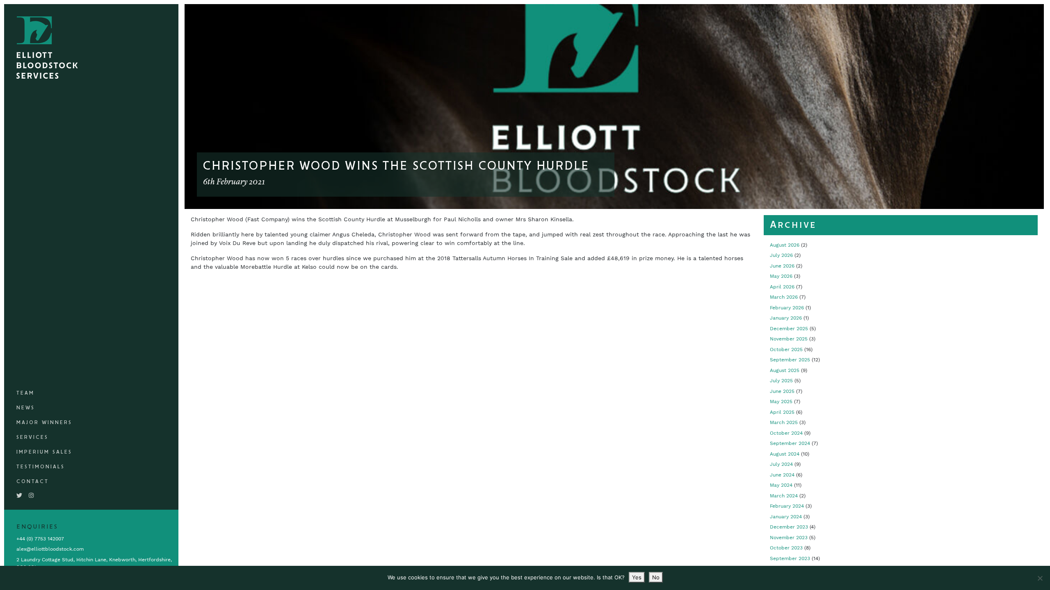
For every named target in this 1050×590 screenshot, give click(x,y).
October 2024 (786, 433)
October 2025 (786, 349)
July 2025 (781, 381)
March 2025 (784, 422)
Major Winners (44, 423)
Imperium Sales (44, 452)
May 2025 (781, 401)
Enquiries (37, 527)
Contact (32, 482)
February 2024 (787, 506)
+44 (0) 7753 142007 (40, 539)
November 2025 (789, 339)
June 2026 (782, 266)
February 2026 (787, 308)
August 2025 (784, 370)
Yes (636, 577)
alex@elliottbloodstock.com (50, 549)
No (656, 577)
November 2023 (789, 537)
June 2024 (782, 475)
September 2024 (790, 443)
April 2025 (782, 412)
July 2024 (781, 464)
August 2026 (784, 245)
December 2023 (789, 527)
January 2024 (786, 517)
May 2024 (781, 485)
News (25, 408)
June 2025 (782, 391)
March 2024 (784, 496)
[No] (1040, 578)
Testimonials (40, 467)
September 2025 (790, 360)
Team (25, 393)
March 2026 (784, 297)
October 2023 (786, 548)
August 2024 (784, 454)
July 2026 (781, 255)
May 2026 (781, 276)
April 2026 (782, 287)
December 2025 (789, 328)
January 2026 (786, 318)
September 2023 (790, 558)
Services (32, 437)
